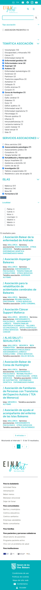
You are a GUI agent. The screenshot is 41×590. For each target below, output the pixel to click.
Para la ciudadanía (11, 484)
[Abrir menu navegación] (33, 9)
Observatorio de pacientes (14, 537)
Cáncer (6, 332)
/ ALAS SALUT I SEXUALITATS (12, 339)
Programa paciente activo (14, 540)
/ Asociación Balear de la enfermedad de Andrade (18, 238)
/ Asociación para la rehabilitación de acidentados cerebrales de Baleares (19, 288)
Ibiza (32, 345)
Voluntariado (28, 427)
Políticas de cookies (20, 577)
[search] (28, 9)
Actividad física (9, 487)
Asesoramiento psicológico (16, 270)
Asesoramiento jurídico (14, 352)
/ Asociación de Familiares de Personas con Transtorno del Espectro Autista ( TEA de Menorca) (20, 392)
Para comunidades (11, 506)
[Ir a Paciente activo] (10, 9)
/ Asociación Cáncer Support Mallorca (15, 311)
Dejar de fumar (9, 501)
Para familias (8, 529)
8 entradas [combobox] (21, 436)
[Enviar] (36, 17)
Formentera (9, 347)
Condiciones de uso (20, 573)
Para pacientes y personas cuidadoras (19, 533)
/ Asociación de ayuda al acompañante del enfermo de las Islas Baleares (19, 413)
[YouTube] (36, 2)
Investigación (21, 247)
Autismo (7, 277)
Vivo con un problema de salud (16, 544)
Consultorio (9, 273)
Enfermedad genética (13, 251)
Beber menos (8, 494)
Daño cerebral (28, 303)
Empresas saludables (12, 520)
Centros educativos (11, 513)
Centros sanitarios (10, 516)
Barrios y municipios (11, 509)
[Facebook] (27, 2)
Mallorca (12, 245)
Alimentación (8, 491)
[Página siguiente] (26, 446)
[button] (20, 24)
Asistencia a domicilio (13, 325)
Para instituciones (11, 548)
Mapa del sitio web (20, 580)
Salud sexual (27, 356)
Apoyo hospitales (27, 328)
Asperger (25, 275)
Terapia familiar (24, 271)
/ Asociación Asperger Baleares (17, 260)
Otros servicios (24, 273)
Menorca (23, 317)
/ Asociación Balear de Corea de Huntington (17, 363)
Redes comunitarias (11, 523)
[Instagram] (32, 2)
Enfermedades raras (13, 253)
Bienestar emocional (11, 498)
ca (17, 2)
